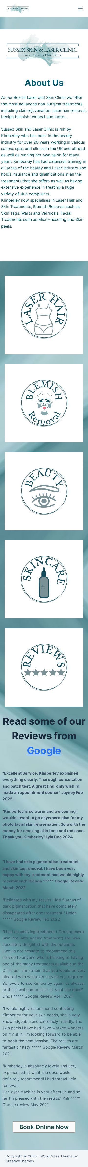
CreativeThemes (19, 1161)
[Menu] (80, 8)
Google (44, 750)
